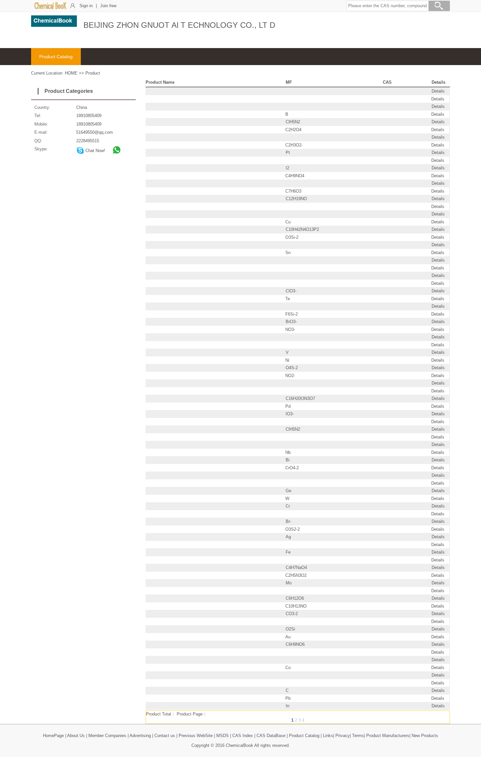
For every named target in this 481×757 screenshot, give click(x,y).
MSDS (222, 735)
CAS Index (242, 735)
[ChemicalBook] (50, 8)
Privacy (342, 735)
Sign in (86, 5)
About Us (76, 735)
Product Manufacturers (387, 735)
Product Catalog (56, 56)
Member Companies (107, 735)
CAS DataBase (271, 735)
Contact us (164, 735)
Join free (108, 5)
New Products (425, 735)
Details (438, 91)
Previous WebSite (196, 735)
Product (92, 73)
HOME (71, 73)
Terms (358, 735)
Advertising (140, 735)
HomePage (53, 735)
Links (328, 735)
